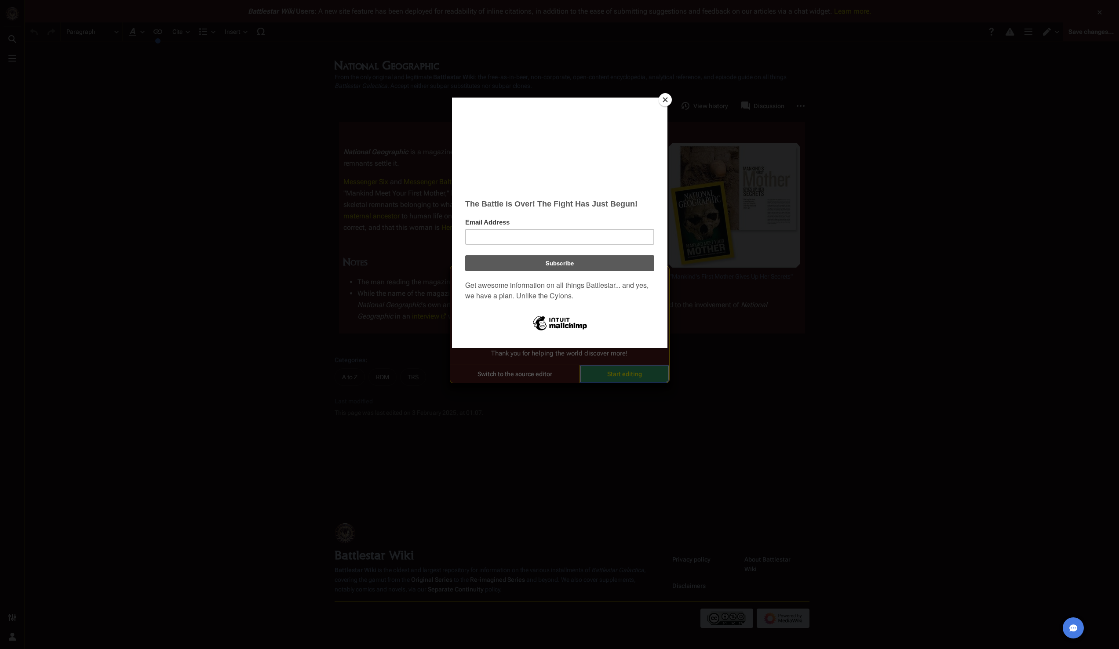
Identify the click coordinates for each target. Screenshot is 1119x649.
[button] (515, 374)
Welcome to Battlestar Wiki (560, 278)
